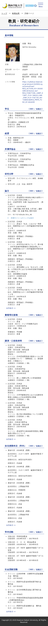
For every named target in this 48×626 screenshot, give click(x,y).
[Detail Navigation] (40, 5)
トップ (4, 13)
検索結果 (16, 13)
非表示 (38, 109)
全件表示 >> (11, 308)
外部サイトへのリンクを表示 (22, 218)
